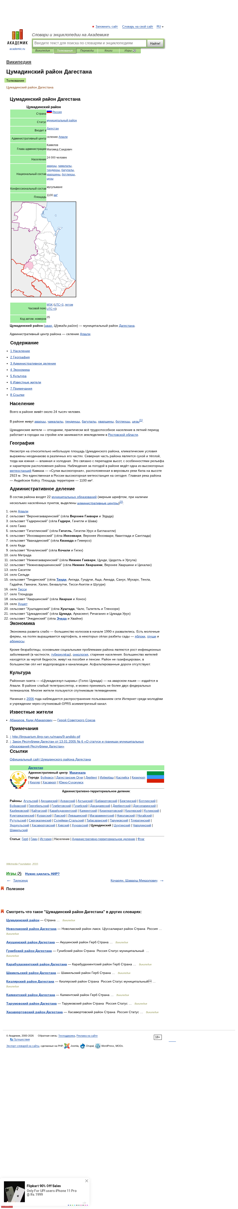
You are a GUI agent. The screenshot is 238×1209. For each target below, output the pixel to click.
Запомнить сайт (107, 26)
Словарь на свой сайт (137, 26)
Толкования (65, 50)
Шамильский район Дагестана (31, 973)
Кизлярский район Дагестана (30, 981)
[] (140, 420)
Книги (108, 50)
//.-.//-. (46, 736)
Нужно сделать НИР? (42, 874)
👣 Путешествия (20, 1039)
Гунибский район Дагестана (29, 951)
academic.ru (17, 49)
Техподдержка (66, 1035)
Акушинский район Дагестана (30, 942)
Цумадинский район (22, 920)
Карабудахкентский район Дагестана (36, 964)
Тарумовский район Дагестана (31, 1003)
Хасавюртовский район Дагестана (34, 1012)
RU (159, 26)
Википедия (42, 50)
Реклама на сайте (87, 1035)
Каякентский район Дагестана (30, 995)
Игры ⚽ (130, 50)
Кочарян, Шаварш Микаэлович (134, 880)
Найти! (155, 43)
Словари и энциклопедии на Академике (70, 34)
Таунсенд (20, 880)
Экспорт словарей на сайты (22, 1045)
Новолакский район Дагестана (31, 929)
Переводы (87, 50)
